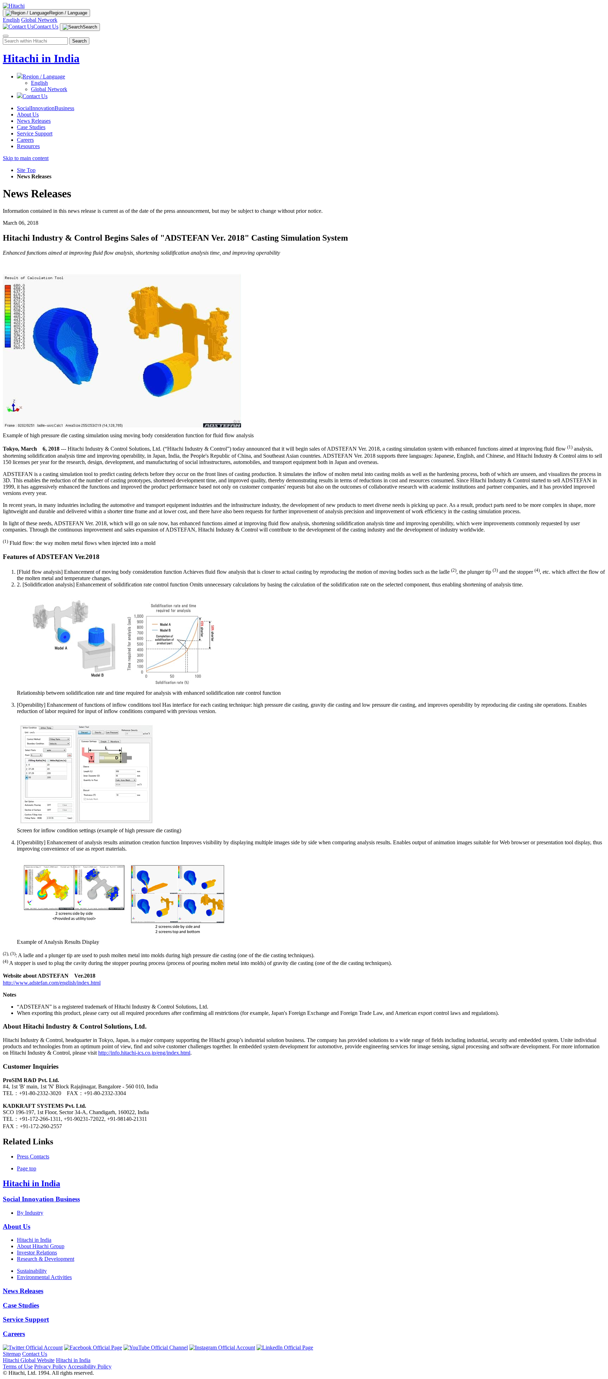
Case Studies (31, 127)
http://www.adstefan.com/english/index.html (52, 983)
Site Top (26, 170)
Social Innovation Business (41, 1199)
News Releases (34, 121)
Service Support (34, 133)
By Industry (30, 1213)
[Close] (5, 36)
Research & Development (45, 1259)
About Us (28, 114)
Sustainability (32, 1271)
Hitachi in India (41, 58)
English (11, 20)
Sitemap (12, 1354)
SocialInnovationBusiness (45, 108)
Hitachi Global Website (29, 1360)
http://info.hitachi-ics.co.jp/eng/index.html (144, 1053)
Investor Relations (37, 1253)
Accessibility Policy (90, 1367)
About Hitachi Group (40, 1246)
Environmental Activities (44, 1277)
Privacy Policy (50, 1367)
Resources (28, 146)
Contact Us (34, 1354)
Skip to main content (26, 158)
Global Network (39, 20)
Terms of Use (18, 1367)
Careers (25, 140)
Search (79, 41)
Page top (26, 1168)
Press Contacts (33, 1156)
